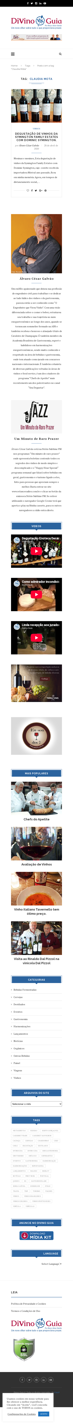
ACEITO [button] (43, 1414)
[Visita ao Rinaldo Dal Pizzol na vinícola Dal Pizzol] (36, 922)
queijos (16, 1181)
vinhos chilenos (20, 1201)
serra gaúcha (19, 1186)
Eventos (18, 1011)
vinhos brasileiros (32, 1196)
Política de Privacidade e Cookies (28, 1303)
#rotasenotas (19, 1131)
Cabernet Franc (20, 1136)
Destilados (19, 1004)
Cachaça (16, 1141)
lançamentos (19, 1171)
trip (26, 1191)
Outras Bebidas (22, 1055)
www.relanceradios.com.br (26, 491)
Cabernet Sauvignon (41, 1136)
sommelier (35, 1186)
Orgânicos (19, 1048)
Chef (56, 1141)
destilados (43, 1146)
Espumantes (47, 1156)
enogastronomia (50, 1151)
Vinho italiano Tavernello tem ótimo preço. (36, 911)
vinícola (17, 1206)
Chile (15, 1146)
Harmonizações (22, 1026)
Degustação (28, 1146)
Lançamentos (21, 1033)
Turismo (36, 1191)
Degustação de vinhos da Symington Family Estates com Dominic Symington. (36, 137)
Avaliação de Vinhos (36, 864)
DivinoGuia (18, 1151)
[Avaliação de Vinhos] (36, 828)
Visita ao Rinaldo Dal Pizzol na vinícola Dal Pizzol (36, 961)
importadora (38, 1166)
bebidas (33, 1131)
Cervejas (18, 997)
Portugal (44, 1176)
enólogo (33, 1156)
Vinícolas (30, 1206)
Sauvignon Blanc (39, 1181)
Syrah (47, 1186)
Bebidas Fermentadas (25, 989)
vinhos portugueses (41, 1201)
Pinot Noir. (30, 1176)
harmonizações (20, 1166)
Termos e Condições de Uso (25, 1310)
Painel (17, 1063)
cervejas (29, 1141)
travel (16, 1191)
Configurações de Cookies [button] (22, 1414)
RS (25, 1181)
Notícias (18, 1041)
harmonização (49, 1161)
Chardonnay (43, 1141)
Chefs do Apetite (37, 819)
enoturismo (18, 1156)
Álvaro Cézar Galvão (29, 145)
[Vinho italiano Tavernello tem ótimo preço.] (36, 873)
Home (14, 65)
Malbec (33, 1171)
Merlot (45, 1171)
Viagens (18, 1070)
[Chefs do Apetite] (36, 783)
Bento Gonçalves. (50, 1131)
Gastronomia (21, 1019)
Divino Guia (33, 1151)
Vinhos (36, 129)
